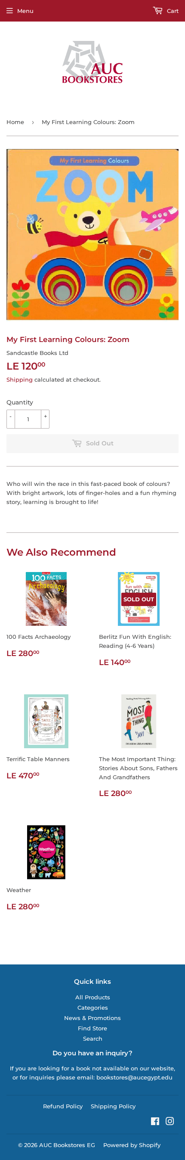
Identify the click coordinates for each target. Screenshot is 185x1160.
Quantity (19, 402)
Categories (92, 1007)
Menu (25, 10)
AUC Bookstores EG (67, 1144)
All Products (92, 997)
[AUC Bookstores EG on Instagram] (170, 1122)
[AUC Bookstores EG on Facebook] (155, 1122)
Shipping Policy (113, 1106)
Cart (172, 10)
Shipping (19, 379)
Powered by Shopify (131, 1144)
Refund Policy (63, 1106)
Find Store (92, 1028)
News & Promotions (92, 1017)
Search (92, 1038)
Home (15, 121)
